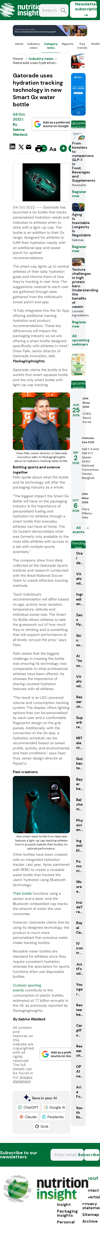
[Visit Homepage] (22, 18)
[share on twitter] (21, 148)
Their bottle (22, 893)
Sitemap (90, 1214)
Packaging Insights (67, 1213)
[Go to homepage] (45, 1201)
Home (19, 44)
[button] (28, 1107)
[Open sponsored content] (50, 34)
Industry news (33, 45)
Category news (51, 45)
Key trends (82, 45)
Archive (90, 1221)
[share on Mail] (29, 148)
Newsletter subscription (86, 6)
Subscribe (91, 1154)
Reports (67, 44)
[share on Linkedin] (13, 148)
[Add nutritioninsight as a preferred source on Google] (52, 124)
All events (78, 530)
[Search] (63, 11)
